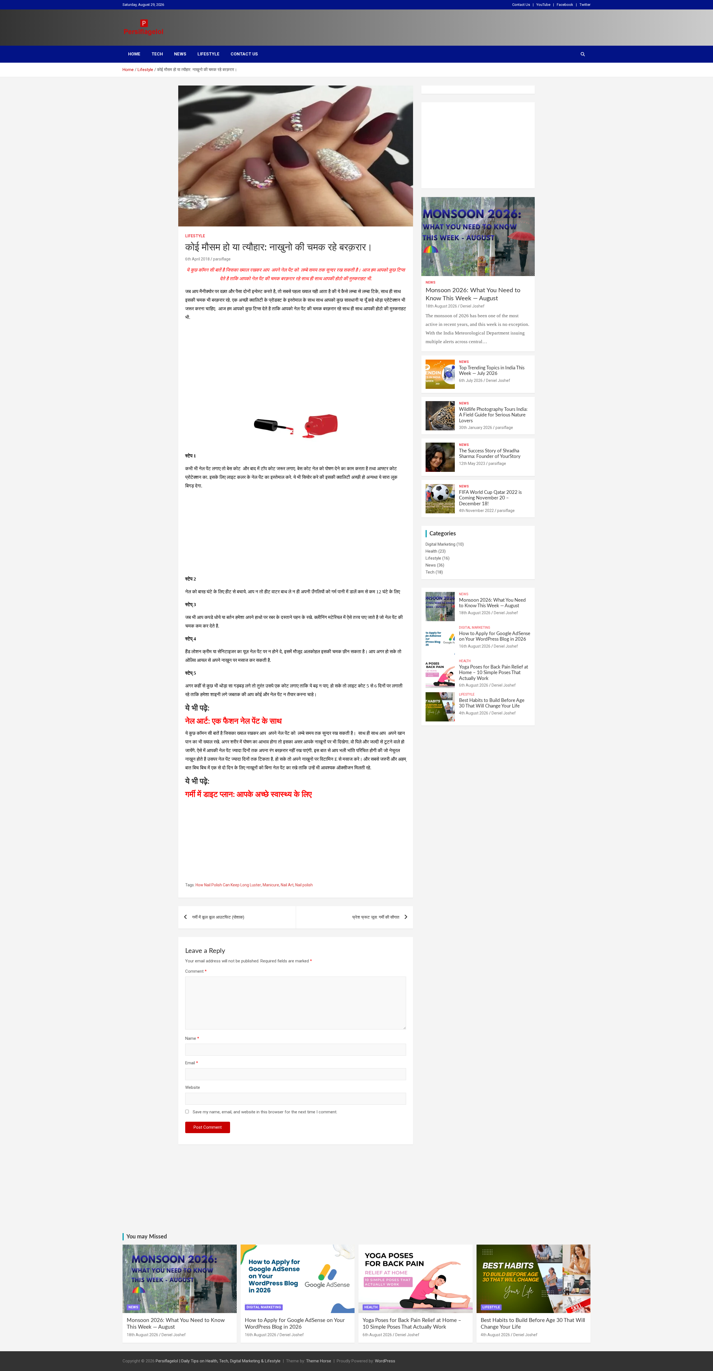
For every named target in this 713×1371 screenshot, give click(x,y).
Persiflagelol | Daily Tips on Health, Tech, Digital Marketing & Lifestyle (218, 1360)
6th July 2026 (471, 380)
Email (191, 1062)
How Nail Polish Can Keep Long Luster (228, 885)
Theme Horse (318, 1360)
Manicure (271, 885)
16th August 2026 (474, 646)
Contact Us (521, 5)
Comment (196, 971)
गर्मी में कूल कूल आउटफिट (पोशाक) (218, 917)
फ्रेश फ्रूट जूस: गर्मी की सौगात (375, 917)
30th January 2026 (475, 427)
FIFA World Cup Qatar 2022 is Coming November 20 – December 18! (490, 498)
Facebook (565, 5)
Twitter (585, 5)
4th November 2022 (476, 510)
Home (134, 54)
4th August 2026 (473, 713)
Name (192, 1038)
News (180, 54)
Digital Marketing (440, 544)
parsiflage (222, 259)
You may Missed (146, 1237)
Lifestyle (208, 54)
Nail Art (287, 885)
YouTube (543, 5)
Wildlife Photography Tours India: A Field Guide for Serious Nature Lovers (493, 415)
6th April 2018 (197, 259)
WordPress (385, 1360)
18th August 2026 (441, 306)
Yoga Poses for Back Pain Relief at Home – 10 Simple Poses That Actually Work (493, 673)
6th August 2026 (473, 685)
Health (431, 551)
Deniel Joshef (472, 306)
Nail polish (304, 885)
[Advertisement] (295, 365)
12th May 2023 (472, 463)
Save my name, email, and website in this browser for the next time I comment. (265, 1111)
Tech (157, 54)
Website (192, 1087)
